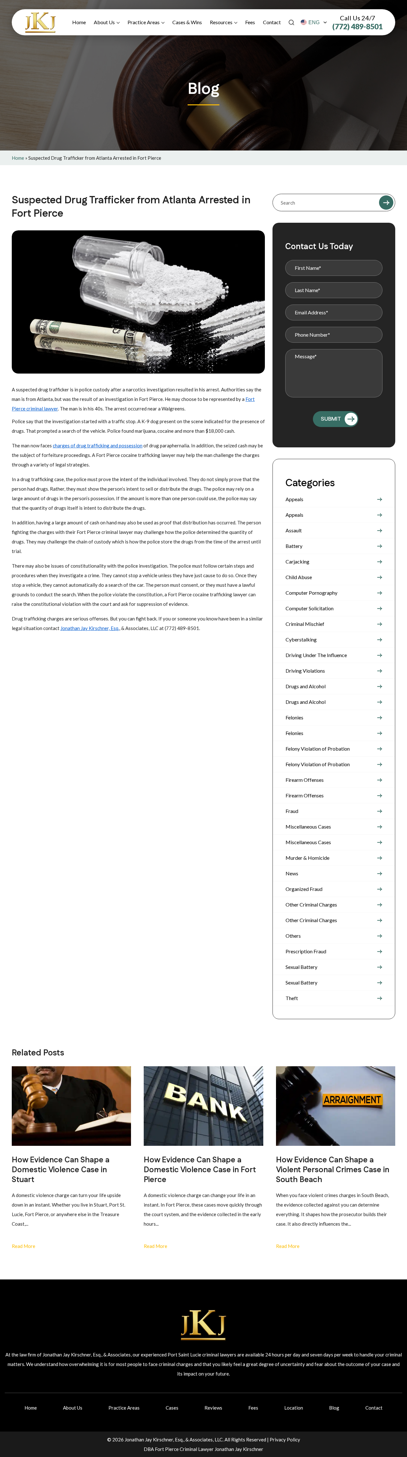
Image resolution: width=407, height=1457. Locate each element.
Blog (334, 1408)
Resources (221, 22)
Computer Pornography (311, 593)
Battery (294, 546)
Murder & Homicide (307, 858)
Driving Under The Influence (316, 655)
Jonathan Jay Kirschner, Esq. (89, 628)
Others (293, 936)
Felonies (294, 717)
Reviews (213, 1408)
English (314, 22)
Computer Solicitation (310, 608)
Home (79, 22)
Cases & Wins (187, 22)
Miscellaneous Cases (308, 826)
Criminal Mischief (305, 624)
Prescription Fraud (306, 951)
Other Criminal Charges (311, 904)
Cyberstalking (301, 639)
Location (293, 1408)
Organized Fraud (304, 889)
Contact (272, 22)
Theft (292, 998)
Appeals (294, 499)
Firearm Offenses (305, 780)
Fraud (292, 811)
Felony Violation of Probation (318, 749)
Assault (294, 530)
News (292, 873)
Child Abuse (299, 577)
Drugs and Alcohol (306, 686)
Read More (23, 1246)
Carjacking (297, 561)
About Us (104, 22)
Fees (250, 22)
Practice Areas (144, 22)
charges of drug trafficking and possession (97, 445)
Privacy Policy (285, 1439)
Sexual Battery (301, 967)
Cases (172, 1408)
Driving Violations (305, 671)
